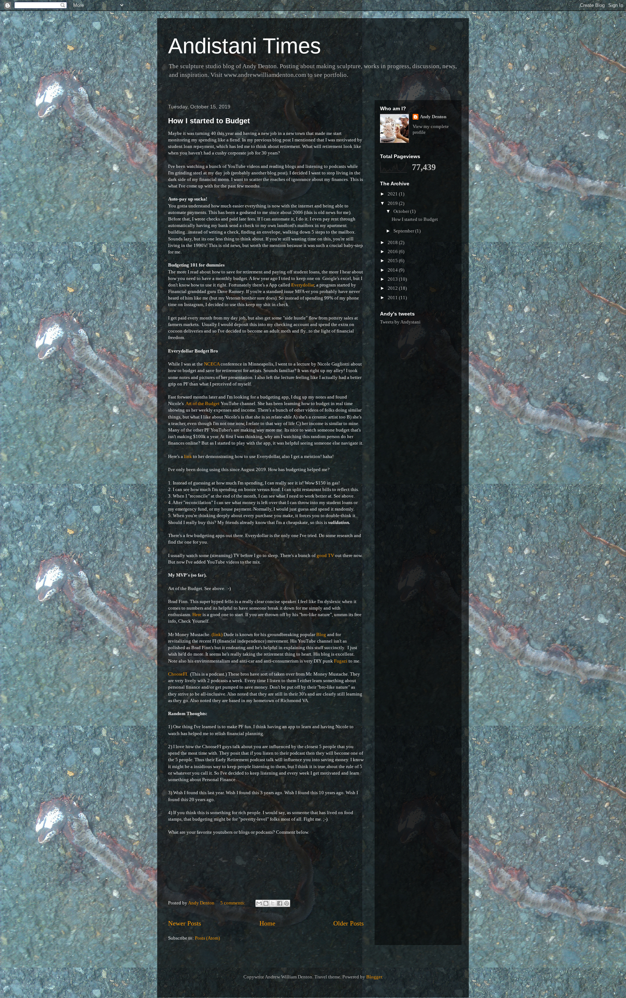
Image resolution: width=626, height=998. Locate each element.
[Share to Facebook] (279, 903)
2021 (393, 194)
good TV (325, 555)
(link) (217, 634)
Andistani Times (244, 46)
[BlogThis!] (266, 903)
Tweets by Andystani (400, 322)
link (188, 456)
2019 (393, 203)
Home (267, 923)
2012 (393, 288)
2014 (393, 270)
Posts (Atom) (207, 938)
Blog (321, 634)
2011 (393, 297)
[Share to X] (272, 903)
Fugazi (341, 661)
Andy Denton (433, 116)
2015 (393, 260)
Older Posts (348, 923)
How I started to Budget (209, 121)
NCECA (212, 364)
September (404, 231)
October (401, 211)
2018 (393, 242)
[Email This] (259, 903)
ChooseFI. (178, 674)
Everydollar (302, 285)
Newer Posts (184, 923)
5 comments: (233, 903)
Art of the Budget (202, 403)
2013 (393, 279)
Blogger (374, 977)
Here (197, 614)
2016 (393, 251)
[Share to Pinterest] (286, 903)
